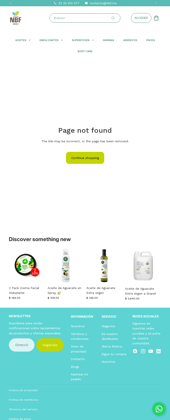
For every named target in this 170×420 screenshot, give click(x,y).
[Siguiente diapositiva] (40, 266)
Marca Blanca (112, 346)
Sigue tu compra (114, 354)
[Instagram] (143, 351)
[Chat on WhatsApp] (159, 409)
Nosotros (78, 326)
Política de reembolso (24, 399)
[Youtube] (150, 351)
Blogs (75, 366)
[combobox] (85, 18)
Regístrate (50, 345)
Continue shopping (85, 158)
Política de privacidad (23, 390)
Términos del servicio (23, 409)
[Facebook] (135, 351)
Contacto (78, 359)
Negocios (108, 326)
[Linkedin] (158, 351)
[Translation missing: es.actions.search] (113, 18)
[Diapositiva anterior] (14, 266)
